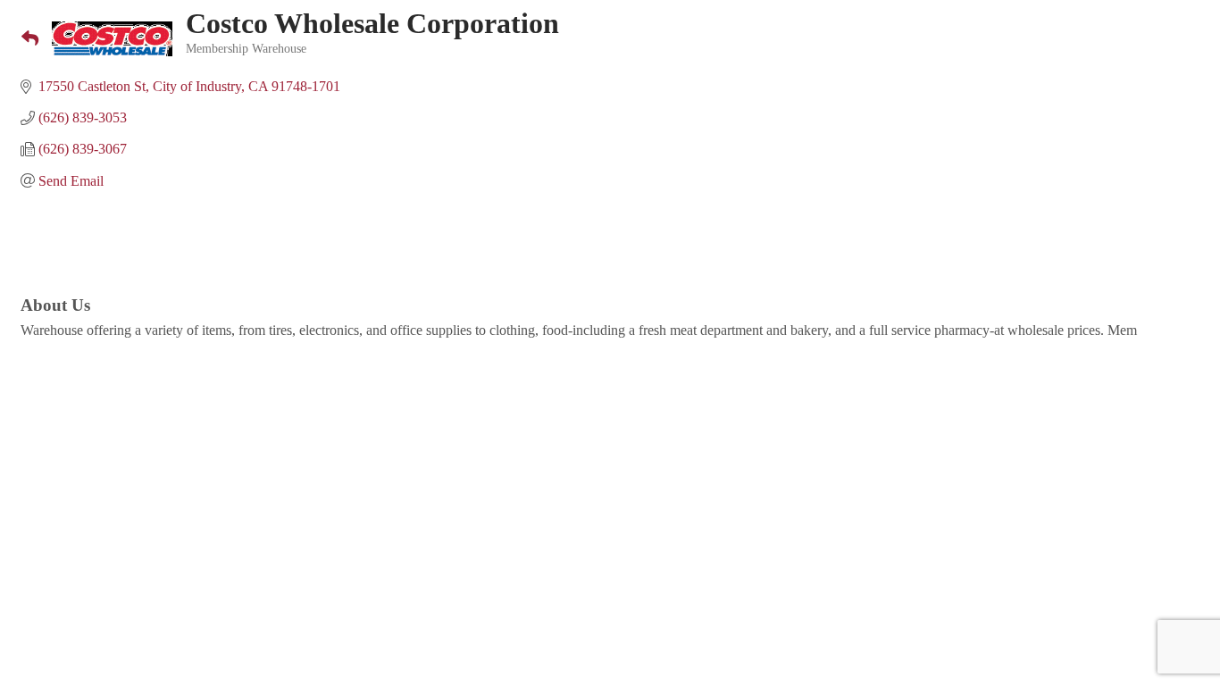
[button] (22, 39)
